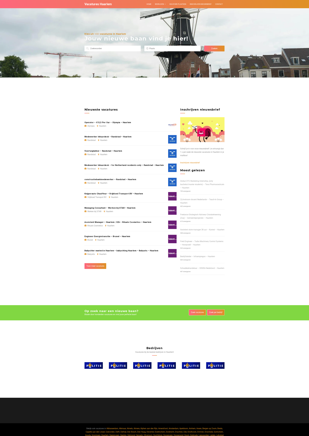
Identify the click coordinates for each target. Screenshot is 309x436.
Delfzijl (123, 432)
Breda (219, 428)
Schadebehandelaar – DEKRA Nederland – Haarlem (202, 268)
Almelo (130, 428)
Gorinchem (218, 432)
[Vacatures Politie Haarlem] (93, 365)
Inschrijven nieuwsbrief (201, 4)
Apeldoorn (183, 428)
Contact (219, 4)
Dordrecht (170, 432)
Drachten (179, 432)
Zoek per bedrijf (215, 312)
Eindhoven (192, 432)
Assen (199, 428)
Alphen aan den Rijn (148, 428)
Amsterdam (174, 428)
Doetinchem (160, 432)
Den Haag (141, 432)
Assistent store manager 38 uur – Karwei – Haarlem (202, 230)
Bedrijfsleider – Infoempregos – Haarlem (197, 256)
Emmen (200, 432)
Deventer (150, 432)
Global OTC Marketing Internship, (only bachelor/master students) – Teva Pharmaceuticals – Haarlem (202, 184)
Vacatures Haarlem (98, 4)
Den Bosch (131, 432)
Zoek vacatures (197, 312)
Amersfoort (163, 428)
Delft (118, 432)
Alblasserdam (112, 428)
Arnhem (192, 428)
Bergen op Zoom (209, 428)
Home (149, 4)
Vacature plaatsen (177, 4)
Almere (137, 428)
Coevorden (110, 432)
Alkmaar (122, 428)
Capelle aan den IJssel (95, 432)
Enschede (209, 432)
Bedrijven (159, 4)
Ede (185, 432)
